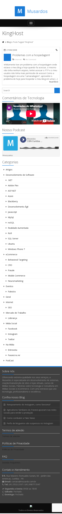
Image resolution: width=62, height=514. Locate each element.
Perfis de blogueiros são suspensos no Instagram (30, 423)
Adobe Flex (13, 185)
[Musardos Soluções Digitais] (31, 11)
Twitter (11, 339)
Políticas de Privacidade (13, 449)
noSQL (11, 222)
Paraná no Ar (14, 355)
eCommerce (11, 254)
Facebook (12, 328)
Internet (18, 59)
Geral (8, 296)
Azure (10, 196)
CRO (10, 265)
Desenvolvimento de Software (20, 174)
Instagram (12, 334)
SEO (10, 307)
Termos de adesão (11, 436)
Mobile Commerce (16, 275)
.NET (10, 180)
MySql (11, 217)
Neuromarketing (15, 281)
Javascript (12, 212)
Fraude (11, 270)
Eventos (9, 286)
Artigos (9, 169)
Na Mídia (10, 344)
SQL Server (13, 238)
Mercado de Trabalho (16, 312)
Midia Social (11, 323)
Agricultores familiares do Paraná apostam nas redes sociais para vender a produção (30, 411)
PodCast (10, 360)
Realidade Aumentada (18, 228)
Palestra (12, 291)
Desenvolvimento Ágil (18, 206)
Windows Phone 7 (16, 249)
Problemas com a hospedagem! (31, 55)
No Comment (31, 59)
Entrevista (12, 350)
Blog (9, 42)
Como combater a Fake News (21, 418)
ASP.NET (12, 190)
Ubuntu (11, 243)
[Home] (3, 42)
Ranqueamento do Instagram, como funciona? (28, 404)
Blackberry (13, 201)
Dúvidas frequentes (11, 462)
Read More (53, 82)
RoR (10, 233)
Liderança (12, 318)
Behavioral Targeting (17, 259)
